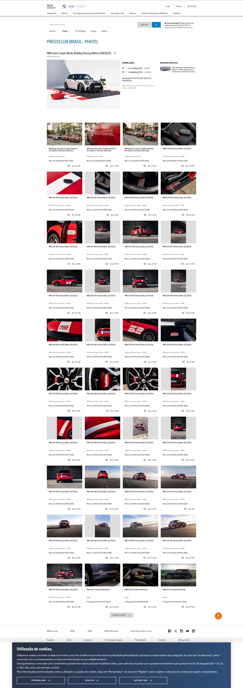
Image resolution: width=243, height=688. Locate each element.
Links (69, 640)
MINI (90, 631)
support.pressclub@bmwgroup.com (179, 27)
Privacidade (140, 640)
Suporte (50, 640)
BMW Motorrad (111, 631)
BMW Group (52, 631)
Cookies (162, 640)
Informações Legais (114, 640)
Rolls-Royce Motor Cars (141, 631)
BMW (72, 631)
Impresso (88, 640)
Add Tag (144, 24)
